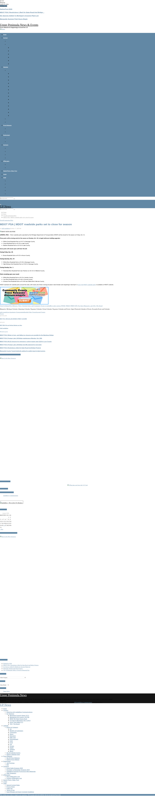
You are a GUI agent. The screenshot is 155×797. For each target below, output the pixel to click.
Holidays (12, 112)
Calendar (5, 67)
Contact (5, 38)
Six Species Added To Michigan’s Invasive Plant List (19, 16)
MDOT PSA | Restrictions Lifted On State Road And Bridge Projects (20, 348)
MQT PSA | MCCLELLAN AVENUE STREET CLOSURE (13, 318)
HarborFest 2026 (6, 9)
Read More (68, 795)
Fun (11, 102)
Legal (4, 177)
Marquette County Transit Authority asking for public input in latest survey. (22, 351)
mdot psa (2, 312)
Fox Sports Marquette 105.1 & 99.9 (20, 57)
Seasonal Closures (40, 312)
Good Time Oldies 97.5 (16, 60)
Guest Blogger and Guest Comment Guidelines (20, 194)
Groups (12, 106)
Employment (6, 135)
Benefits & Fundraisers (16, 77)
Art (11, 73)
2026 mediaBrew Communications (83, 702)
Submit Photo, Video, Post (10, 171)
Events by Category (12, 70)
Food (11, 99)
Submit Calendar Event (13, 122)
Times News (6, 691)
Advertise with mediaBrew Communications (19, 41)
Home (4, 34)
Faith (11, 96)
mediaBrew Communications (10, 495)
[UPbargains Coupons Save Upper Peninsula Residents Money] (77, 485)
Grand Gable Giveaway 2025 (14, 148)
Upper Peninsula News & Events (19, 24)
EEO (7, 141)
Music (11, 115)
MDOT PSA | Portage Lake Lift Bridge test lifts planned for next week (20, 344)
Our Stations (10, 44)
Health (12, 109)
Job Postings (10, 138)
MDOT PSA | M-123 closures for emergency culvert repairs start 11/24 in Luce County (26, 341)
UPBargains (6, 161)
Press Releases (7, 125)
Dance (11, 83)
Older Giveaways (11, 158)
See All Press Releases (13, 128)
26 (4, 525)
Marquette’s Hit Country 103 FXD (19, 51)
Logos (5, 174)
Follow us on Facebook (7, 492)
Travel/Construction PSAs (6, 220)
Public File (9, 187)
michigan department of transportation (14, 312)
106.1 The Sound (15, 64)
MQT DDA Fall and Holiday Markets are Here (11, 325)
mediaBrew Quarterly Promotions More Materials (21, 154)
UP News (5, 206)
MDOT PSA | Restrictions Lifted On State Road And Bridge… (22, 12)
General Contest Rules (13, 181)
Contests (5, 145)
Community (13, 80)
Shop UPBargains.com (13, 164)
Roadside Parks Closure (30, 312)
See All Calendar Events (13, 119)
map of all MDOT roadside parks (87, 284)
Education (13, 86)
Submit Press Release (12, 132)
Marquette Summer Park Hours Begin (14, 19)
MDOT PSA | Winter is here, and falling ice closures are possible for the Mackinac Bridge (27, 335)
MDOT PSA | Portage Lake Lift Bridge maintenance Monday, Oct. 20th (21, 338)
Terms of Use (10, 190)
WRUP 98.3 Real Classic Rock (18, 54)
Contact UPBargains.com (14, 167)
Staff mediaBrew (6, 228)
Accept (63, 795)
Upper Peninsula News (13, 695)
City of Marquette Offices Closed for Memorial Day (16, 670)
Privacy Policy (10, 184)
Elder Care (13, 90)
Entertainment (14, 93)
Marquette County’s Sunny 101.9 (19, 47)
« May (1, 529)
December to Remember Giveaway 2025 (18, 151)
